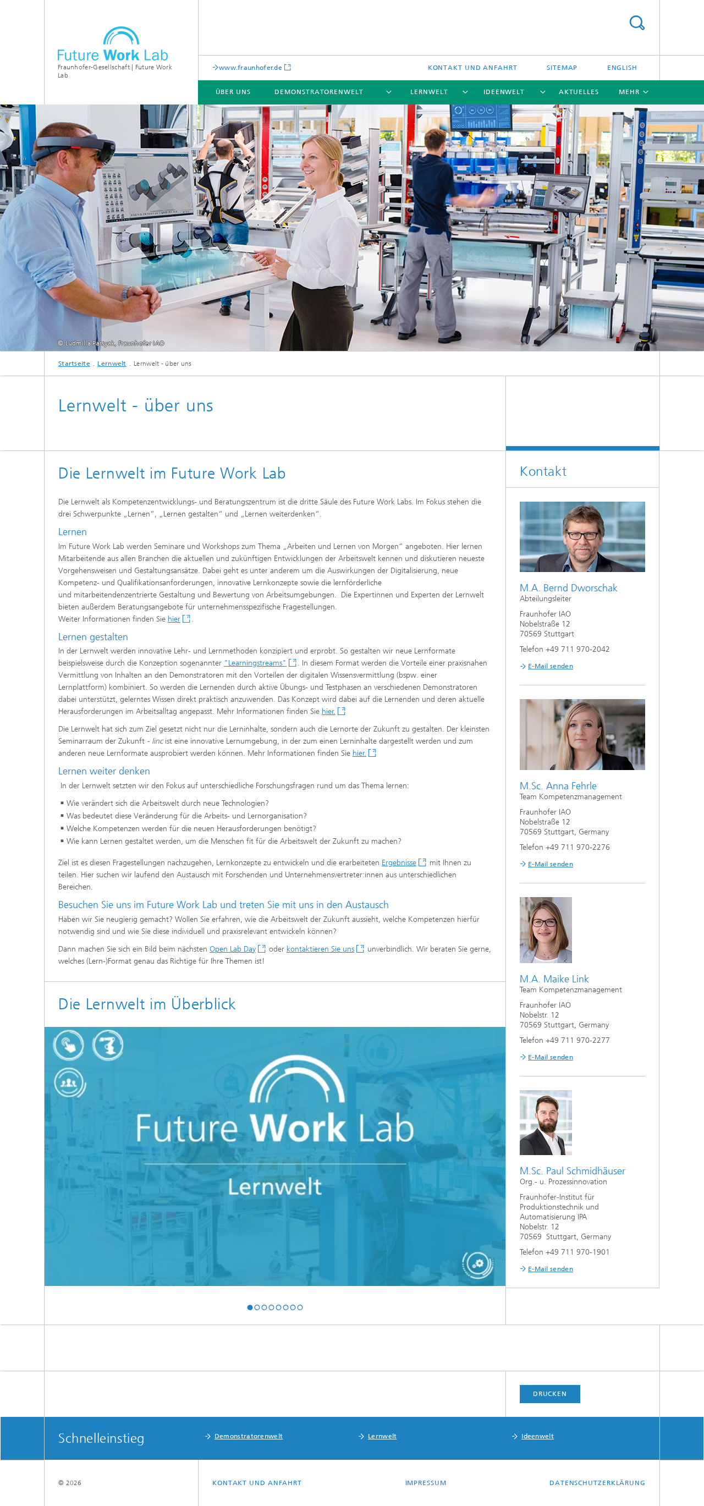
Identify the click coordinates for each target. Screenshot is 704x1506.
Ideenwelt (504, 92)
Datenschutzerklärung (597, 1483)
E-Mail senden (550, 666)
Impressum (426, 1483)
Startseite (74, 363)
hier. (329, 711)
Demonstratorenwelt (318, 92)
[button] (250, 1307)
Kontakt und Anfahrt (473, 68)
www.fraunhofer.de (250, 67)
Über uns (233, 92)
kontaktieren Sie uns (320, 949)
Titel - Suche (637, 23)
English (622, 68)
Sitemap (562, 68)
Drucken (550, 1394)
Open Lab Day (233, 949)
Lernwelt (429, 92)
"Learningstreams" (255, 663)
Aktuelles (579, 92)
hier (174, 619)
